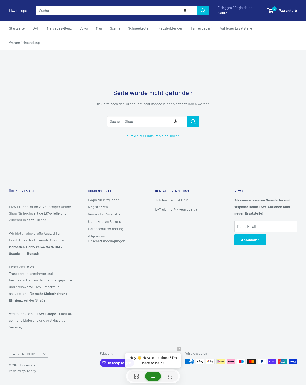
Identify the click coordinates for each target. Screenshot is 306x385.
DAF (36, 28)
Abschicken (250, 240)
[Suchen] (203, 10)
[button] (185, 10)
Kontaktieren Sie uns (104, 221)
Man (99, 28)
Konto (222, 13)
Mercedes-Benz (59, 28)
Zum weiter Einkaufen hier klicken (153, 136)
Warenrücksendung (24, 42)
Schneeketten (139, 28)
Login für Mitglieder (103, 200)
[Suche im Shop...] (193, 121)
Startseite (17, 28)
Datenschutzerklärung (105, 228)
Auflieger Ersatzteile (236, 28)
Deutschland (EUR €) (24, 354)
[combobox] (116, 10)
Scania (115, 28)
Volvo (84, 28)
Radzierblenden (170, 28)
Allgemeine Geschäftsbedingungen (106, 238)
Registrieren (98, 207)
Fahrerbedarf (201, 28)
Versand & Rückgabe (104, 214)
